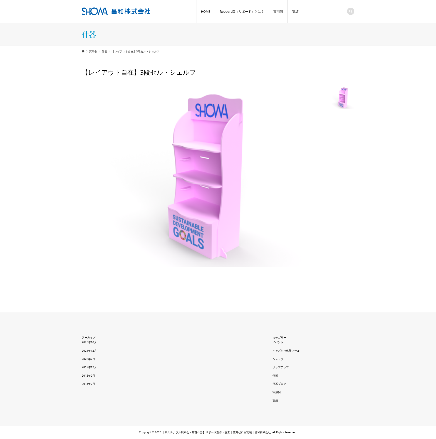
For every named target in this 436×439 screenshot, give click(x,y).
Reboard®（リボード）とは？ (242, 11)
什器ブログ (279, 384)
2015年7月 (88, 384)
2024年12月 (89, 351)
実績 (295, 11)
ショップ (277, 359)
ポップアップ (280, 367)
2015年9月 (88, 376)
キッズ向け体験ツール (286, 351)
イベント (277, 342)
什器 (275, 376)
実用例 (278, 11)
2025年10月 (89, 342)
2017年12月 (89, 367)
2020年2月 (88, 359)
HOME (206, 11)
